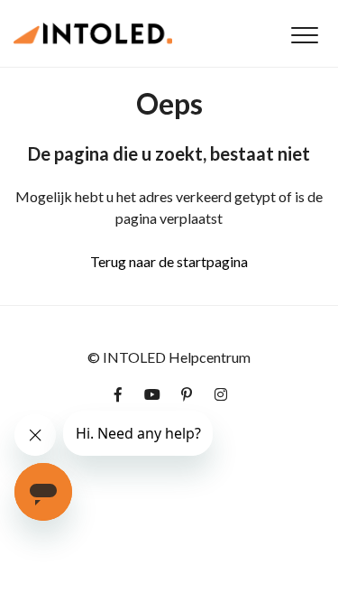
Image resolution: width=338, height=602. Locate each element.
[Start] (93, 33)
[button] (304, 34)
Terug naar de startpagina (169, 261)
